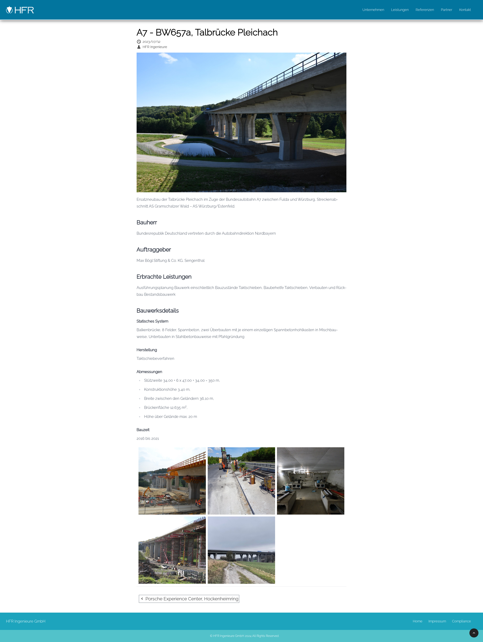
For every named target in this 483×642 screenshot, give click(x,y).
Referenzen (425, 10)
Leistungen (400, 10)
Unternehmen (373, 10)
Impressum (437, 621)
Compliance (461, 621)
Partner (446, 10)
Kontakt (465, 10)
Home (417, 621)
